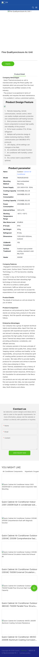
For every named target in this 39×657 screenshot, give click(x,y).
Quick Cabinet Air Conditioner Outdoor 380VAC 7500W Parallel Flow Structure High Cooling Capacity (19, 604)
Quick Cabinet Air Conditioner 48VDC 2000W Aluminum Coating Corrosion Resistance (19, 638)
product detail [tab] (19, 74)
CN (6, 2)
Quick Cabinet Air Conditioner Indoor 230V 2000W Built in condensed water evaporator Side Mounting (19, 503)
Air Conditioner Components (13, 471)
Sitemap (24, 650)
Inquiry (8, 64)
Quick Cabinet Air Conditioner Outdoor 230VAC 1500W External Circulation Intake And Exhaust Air (19, 571)
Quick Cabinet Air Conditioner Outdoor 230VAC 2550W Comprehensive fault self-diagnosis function (19, 537)
